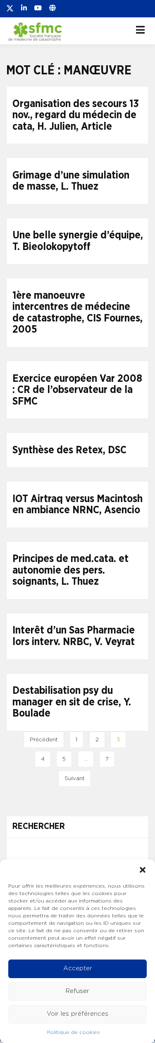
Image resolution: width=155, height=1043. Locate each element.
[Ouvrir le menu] (140, 30)
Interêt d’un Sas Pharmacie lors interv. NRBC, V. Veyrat (73, 636)
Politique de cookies (73, 1032)
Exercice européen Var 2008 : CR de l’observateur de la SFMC (77, 390)
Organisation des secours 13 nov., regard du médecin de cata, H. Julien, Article (75, 115)
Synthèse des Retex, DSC (69, 450)
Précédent (44, 740)
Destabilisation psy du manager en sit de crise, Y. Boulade (71, 702)
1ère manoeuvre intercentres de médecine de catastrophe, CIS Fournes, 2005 (77, 313)
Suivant (74, 778)
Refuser (77, 991)
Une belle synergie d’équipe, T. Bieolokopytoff (77, 241)
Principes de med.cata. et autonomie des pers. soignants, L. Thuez (70, 570)
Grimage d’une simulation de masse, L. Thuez (70, 181)
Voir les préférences (77, 1014)
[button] (142, 870)
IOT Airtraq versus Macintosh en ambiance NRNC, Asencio (77, 505)
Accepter (77, 968)
